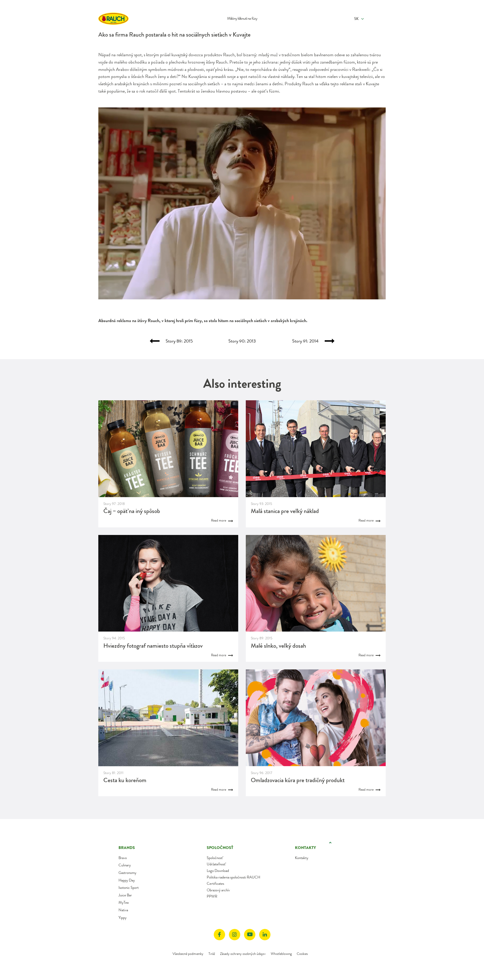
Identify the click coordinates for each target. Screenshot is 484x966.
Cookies (302, 953)
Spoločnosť (215, 858)
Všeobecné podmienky (187, 953)
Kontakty (301, 858)
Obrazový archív (218, 890)
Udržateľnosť (216, 864)
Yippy (122, 917)
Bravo (122, 858)
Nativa (123, 910)
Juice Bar (125, 895)
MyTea (123, 902)
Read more (219, 520)
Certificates (215, 883)
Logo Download (218, 870)
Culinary (124, 865)
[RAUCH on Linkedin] (264, 934)
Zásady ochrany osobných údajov (243, 953)
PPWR (212, 896)
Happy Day (126, 880)
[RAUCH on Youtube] (249, 934)
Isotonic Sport (128, 887)
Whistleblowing (281, 953)
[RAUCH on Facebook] (219, 934)
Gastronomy (127, 872)
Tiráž (211, 953)
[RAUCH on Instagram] (234, 934)
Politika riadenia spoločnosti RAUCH (233, 877)
